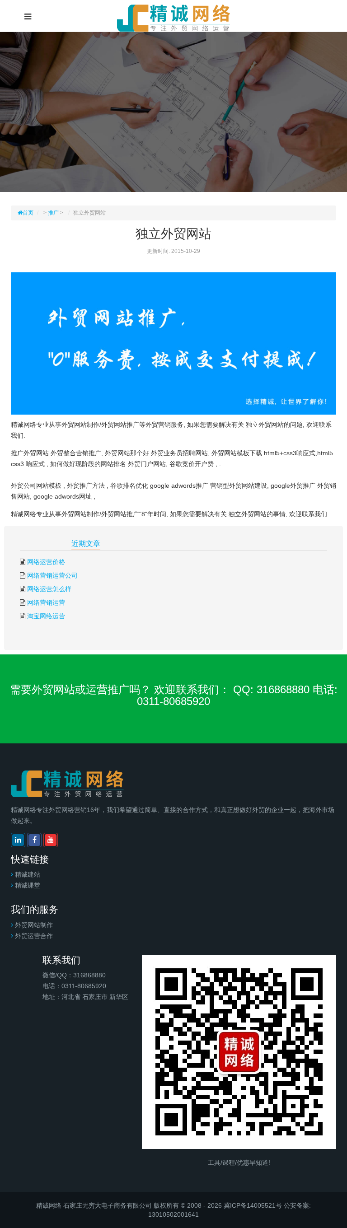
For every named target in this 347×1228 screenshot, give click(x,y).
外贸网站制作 (34, 925)
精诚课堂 (27, 885)
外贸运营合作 (34, 935)
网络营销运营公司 (52, 575)
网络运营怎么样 (49, 589)
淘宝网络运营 (46, 616)
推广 (53, 213)
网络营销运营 (46, 602)
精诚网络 (48, 1205)
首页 (28, 213)
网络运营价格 (46, 561)
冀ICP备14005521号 (253, 1205)
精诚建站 (27, 874)
